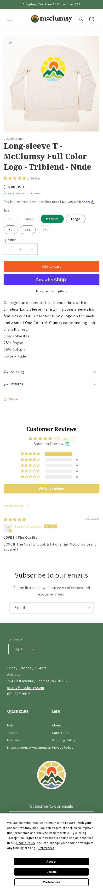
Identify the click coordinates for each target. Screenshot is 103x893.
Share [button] (13, 399)
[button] (9, 19)
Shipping (9, 193)
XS (13, 219)
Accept (51, 861)
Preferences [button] (46, 848)
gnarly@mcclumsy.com (25, 687)
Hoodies (13, 740)
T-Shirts (12, 733)
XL (10, 229)
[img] (15, 519)
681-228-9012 (18, 694)
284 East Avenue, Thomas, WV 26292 (37, 681)
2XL (28, 229)
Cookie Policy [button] (25, 843)
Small (32, 219)
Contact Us (60, 733)
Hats (10, 725)
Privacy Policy (62, 747)
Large (75, 219)
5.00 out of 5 (64, 438)
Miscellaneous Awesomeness (29, 747)
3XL (48, 230)
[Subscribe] (88, 607)
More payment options (51, 291)
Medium (52, 219)
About (56, 725)
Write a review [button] (51, 488)
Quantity (10, 240)
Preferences (51, 882)
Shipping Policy (63, 740)
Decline (51, 872)
